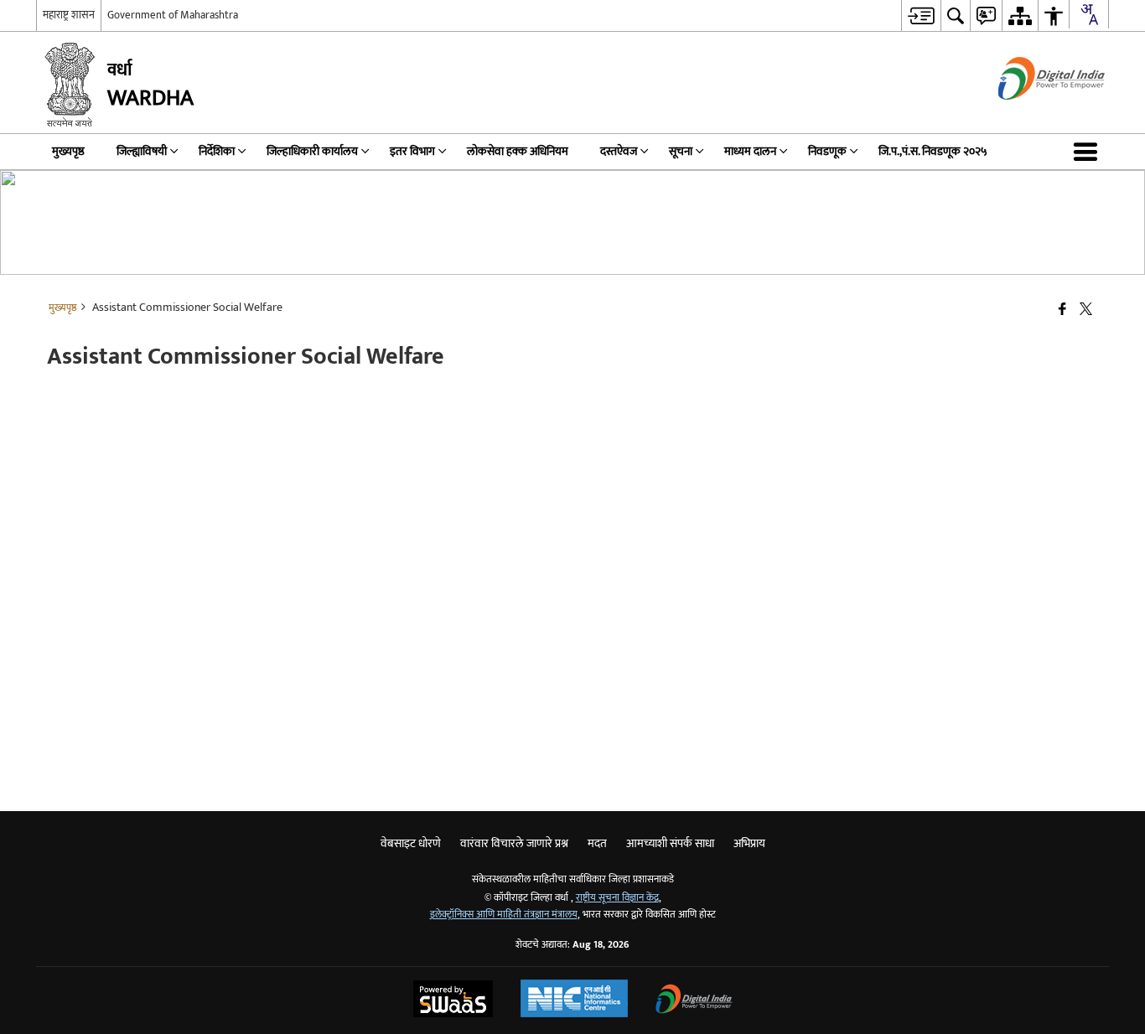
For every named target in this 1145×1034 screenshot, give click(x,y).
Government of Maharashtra (172, 15)
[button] (1089, 151)
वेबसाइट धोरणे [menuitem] (411, 843)
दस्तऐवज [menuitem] (618, 151)
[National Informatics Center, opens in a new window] (574, 1000)
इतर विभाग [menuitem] (412, 151)
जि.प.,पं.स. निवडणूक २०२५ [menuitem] (932, 151)
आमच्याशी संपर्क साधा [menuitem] (670, 843)
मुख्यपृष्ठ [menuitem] (68, 151)
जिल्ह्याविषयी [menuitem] (142, 151)
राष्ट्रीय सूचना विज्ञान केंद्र (617, 898)
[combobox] (1089, 14)
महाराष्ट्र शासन (69, 15)
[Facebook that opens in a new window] (1062, 310)
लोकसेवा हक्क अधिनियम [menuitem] (517, 151)
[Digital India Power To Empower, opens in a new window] (694, 1001)
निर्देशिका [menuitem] (217, 151)
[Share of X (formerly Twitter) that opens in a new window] (1085, 310)
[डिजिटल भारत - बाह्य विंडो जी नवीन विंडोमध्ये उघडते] (1030, 114)
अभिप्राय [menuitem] (749, 843)
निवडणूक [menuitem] (827, 151)
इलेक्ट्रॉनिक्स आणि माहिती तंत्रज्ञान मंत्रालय (504, 915)
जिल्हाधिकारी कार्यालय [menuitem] (312, 151)
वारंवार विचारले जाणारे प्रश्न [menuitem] (514, 843)
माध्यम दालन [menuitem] (750, 151)
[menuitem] (920, 15)
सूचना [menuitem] (680, 151)
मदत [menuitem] (597, 843)
